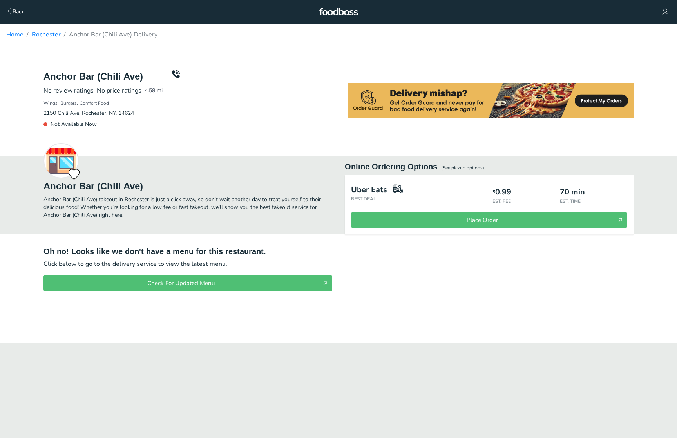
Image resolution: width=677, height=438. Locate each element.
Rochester (46, 34)
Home (15, 34)
